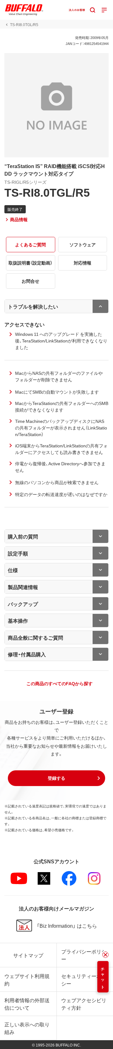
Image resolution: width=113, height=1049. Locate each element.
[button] (56, 778)
